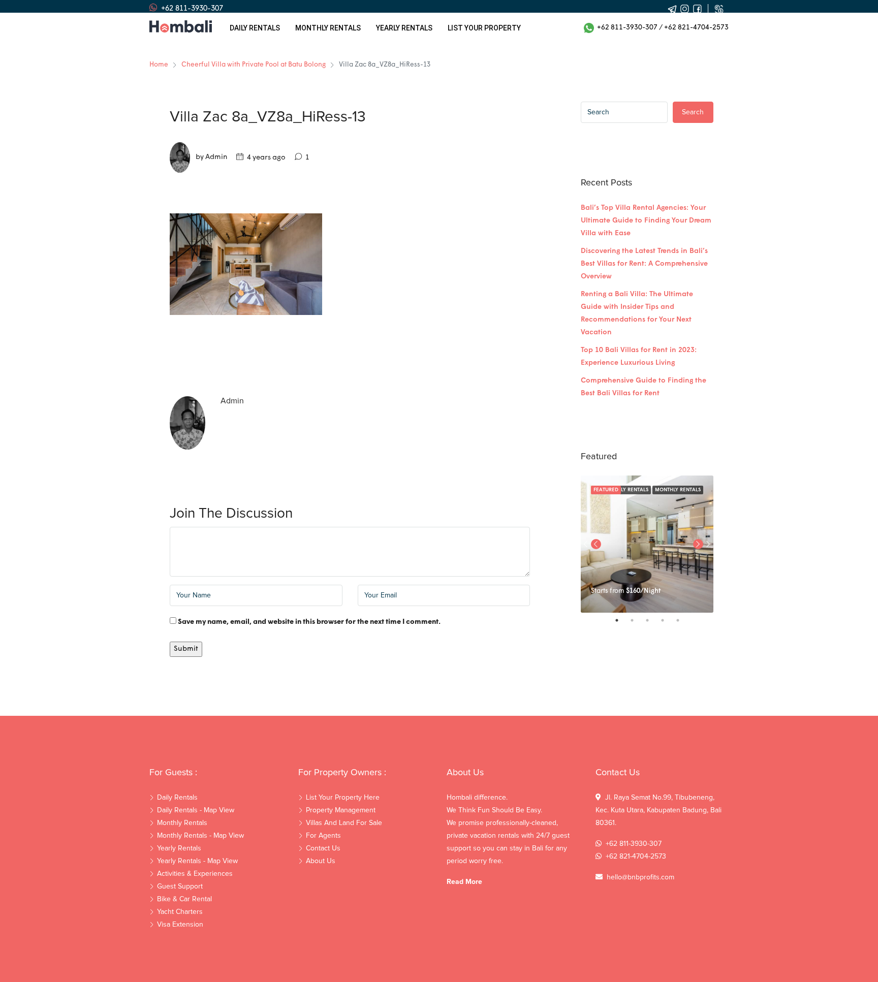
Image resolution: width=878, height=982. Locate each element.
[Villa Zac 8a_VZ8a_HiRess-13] (246, 264)
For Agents (323, 835)
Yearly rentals (404, 28)
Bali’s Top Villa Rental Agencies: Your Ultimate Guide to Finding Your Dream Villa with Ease (646, 220)
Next (708, 544)
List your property (484, 28)
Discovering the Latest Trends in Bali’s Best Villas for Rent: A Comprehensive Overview (644, 263)
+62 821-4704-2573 (696, 27)
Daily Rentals (255, 28)
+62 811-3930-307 (625, 27)
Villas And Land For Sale (344, 823)
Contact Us (323, 848)
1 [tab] (622, 620)
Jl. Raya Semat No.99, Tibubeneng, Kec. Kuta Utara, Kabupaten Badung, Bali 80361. (658, 810)
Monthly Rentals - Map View (200, 835)
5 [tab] (683, 620)
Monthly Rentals (678, 490)
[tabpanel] (647, 544)
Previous (596, 544)
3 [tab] (652, 620)
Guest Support (180, 886)
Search (693, 112)
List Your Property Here (343, 797)
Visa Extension (180, 924)
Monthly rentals (328, 28)
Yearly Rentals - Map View (197, 861)
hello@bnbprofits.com (640, 877)
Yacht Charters (180, 911)
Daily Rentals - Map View (195, 810)
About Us (320, 861)
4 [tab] (668, 620)
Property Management (340, 810)
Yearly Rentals (179, 848)
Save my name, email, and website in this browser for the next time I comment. (309, 622)
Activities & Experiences (195, 873)
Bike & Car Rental (184, 899)
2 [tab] (637, 620)
